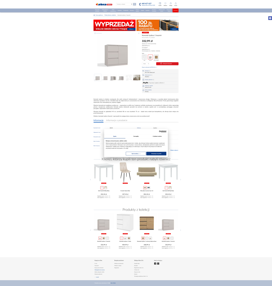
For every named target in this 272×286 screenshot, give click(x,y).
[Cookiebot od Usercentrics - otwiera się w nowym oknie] (160, 132)
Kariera (135, 274)
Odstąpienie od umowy (100, 269)
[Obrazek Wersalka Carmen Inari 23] (125, 172)
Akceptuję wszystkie (156, 153)
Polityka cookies (117, 265)
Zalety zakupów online (99, 272)
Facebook (155, 263)
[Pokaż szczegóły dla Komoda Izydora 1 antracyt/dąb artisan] (125, 223)
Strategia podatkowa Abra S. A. (141, 276)
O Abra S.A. (136, 269)
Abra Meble (113, 283)
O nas (96, 263)
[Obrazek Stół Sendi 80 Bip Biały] (147, 172)
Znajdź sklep (137, 263)
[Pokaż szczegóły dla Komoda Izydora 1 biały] (104, 223)
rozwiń (97, 277)
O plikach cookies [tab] (157, 136)
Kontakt (136, 265)
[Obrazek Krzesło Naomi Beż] (104, 172)
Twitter (158, 263)
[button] (270, 18)
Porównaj (99, 33)
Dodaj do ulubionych (139, 33)
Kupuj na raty (137, 272)
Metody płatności (98, 274)
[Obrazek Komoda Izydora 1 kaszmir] (147, 223)
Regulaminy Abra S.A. (139, 267)
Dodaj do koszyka (167, 63)
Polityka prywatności (118, 263)
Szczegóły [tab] (136, 136)
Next (141, 77)
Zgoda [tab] (114, 136)
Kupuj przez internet (99, 267)
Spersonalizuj (135, 153)
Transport (97, 265)
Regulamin (116, 267)
